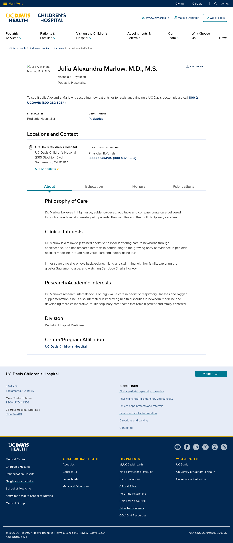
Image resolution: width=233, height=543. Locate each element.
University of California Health (195, 472)
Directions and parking (133, 420)
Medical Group (15, 503)
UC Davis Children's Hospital (66, 346)
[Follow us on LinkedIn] (194, 447)
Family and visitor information (138, 413)
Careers (197, 3)
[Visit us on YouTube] (177, 447)
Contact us (126, 428)
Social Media (71, 479)
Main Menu (13, 3)
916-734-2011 (14, 414)
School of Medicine (18, 488)
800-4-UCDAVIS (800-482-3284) (112, 158)
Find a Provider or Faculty (136, 472)
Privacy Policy (88, 533)
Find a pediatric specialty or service (141, 391)
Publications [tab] (183, 186)
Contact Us (70, 472)
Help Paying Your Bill (132, 501)
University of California (191, 479)
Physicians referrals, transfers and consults (146, 399)
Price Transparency (131, 508)
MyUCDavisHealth (155, 18)
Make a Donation (186, 18)
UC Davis (182, 464)
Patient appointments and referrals (141, 406)
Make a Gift (211, 373)
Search (221, 4)
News (223, 37)
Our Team (59, 48)
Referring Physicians (132, 494)
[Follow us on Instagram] (213, 447)
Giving (179, 3)
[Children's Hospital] (36, 18)
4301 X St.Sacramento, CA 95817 (20, 388)
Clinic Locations (129, 479)
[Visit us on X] (204, 447)
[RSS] (222, 447)
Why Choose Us (201, 35)
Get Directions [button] (45, 168)
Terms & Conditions (67, 533)
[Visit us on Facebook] (185, 447)
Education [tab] (94, 186)
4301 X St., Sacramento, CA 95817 (208, 533)
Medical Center (16, 459)
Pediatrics (96, 118)
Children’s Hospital (39, 48)
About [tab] (49, 186)
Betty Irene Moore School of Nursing (29, 496)
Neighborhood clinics (19, 481)
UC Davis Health (17, 48)
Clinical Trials (128, 486)
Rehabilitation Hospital (20, 474)
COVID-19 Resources (132, 515)
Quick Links (217, 18)
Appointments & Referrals (139, 35)
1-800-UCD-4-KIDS (17, 402)
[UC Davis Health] (18, 446)
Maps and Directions (76, 486)
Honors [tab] (138, 186)
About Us (69, 464)
